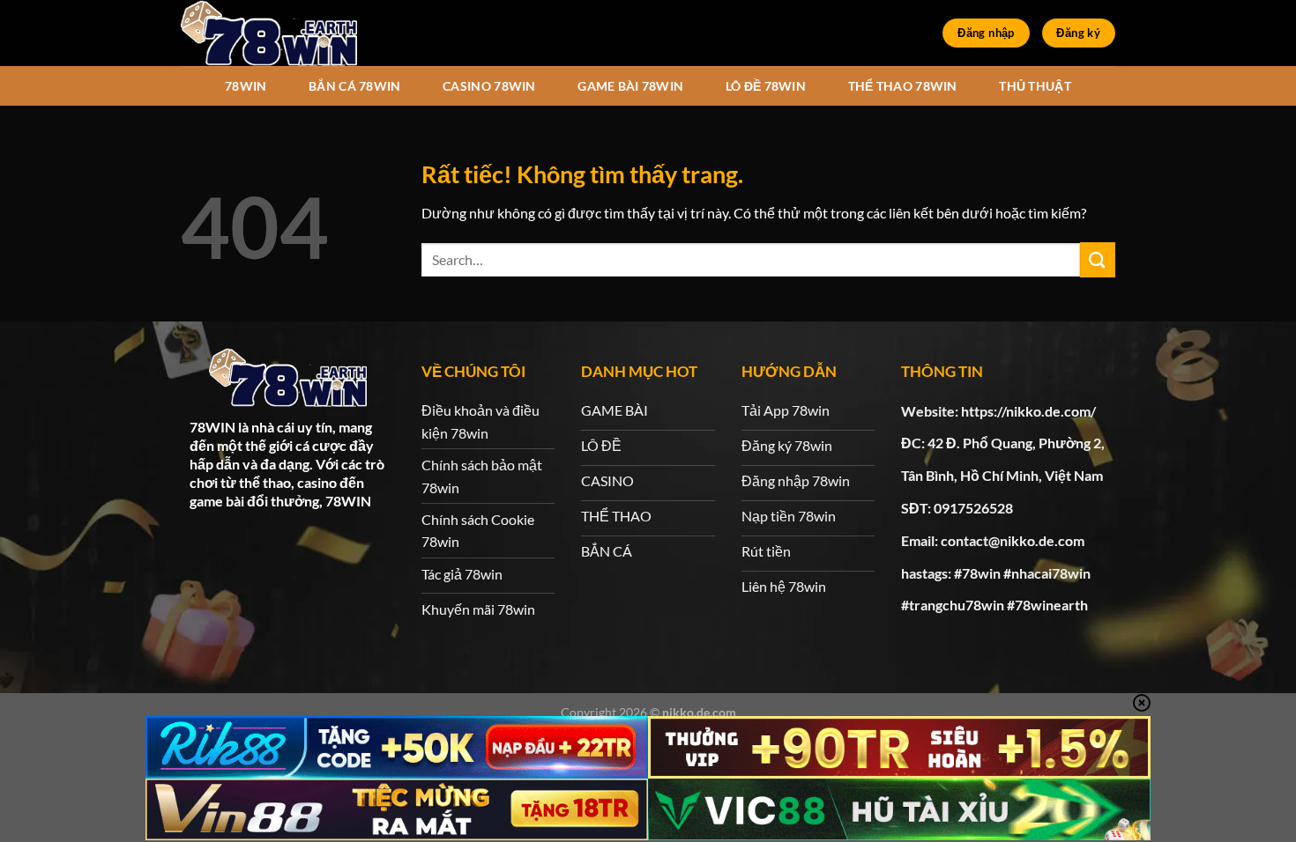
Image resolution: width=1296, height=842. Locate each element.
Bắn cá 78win (354, 85)
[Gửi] (1097, 259)
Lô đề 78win (766, 85)
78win (245, 85)
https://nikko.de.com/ (1028, 411)
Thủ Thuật (1035, 85)
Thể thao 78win (902, 85)
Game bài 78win (630, 85)
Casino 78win (489, 85)
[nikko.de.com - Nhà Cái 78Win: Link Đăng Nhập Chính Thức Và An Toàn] (269, 33)
